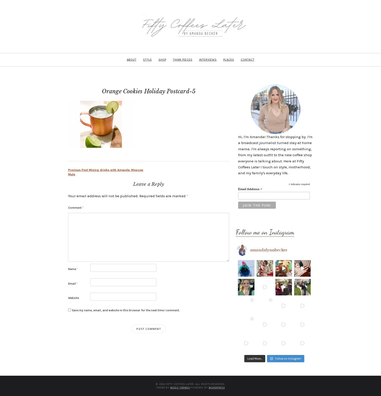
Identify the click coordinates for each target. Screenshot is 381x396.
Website (73, 298)
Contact (247, 59)
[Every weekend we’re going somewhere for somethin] (265, 324)
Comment (75, 207)
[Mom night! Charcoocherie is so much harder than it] (265, 287)
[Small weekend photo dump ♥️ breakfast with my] (246, 324)
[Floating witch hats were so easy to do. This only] (302, 306)
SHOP (162, 59)
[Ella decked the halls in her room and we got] (302, 268)
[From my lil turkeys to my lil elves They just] (246, 287)
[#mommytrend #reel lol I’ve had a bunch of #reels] (283, 343)
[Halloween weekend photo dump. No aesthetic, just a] (302, 287)
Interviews (208, 59)
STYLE (147, 59)
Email (73, 283)
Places (228, 59)
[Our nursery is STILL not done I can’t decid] (302, 343)
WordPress (217, 387)
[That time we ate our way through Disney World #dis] (265, 343)
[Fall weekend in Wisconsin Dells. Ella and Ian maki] (265, 306)
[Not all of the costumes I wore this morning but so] (283, 287)
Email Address (250, 189)
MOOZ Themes (180, 387)
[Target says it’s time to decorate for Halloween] (283, 324)
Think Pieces (182, 59)
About (131, 59)
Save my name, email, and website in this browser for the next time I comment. (126, 310)
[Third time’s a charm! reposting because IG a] (283, 306)
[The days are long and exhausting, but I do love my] (302, 324)
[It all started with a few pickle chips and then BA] (246, 343)
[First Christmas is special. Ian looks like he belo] (265, 268)
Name (73, 269)
